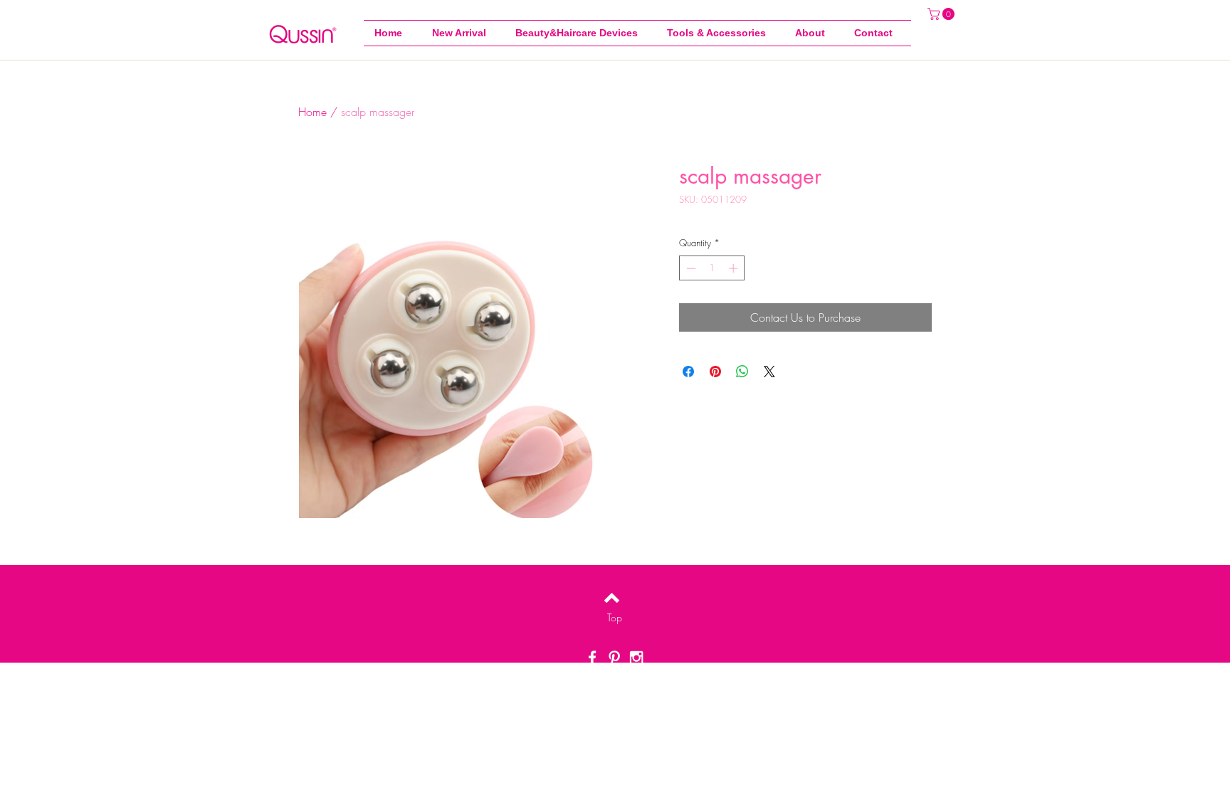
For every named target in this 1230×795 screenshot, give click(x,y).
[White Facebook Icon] (592, 657)
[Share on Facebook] (688, 371)
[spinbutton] (712, 268)
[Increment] (734, 268)
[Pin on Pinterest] (715, 371)
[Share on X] (769, 371)
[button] (720, 33)
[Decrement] (689, 268)
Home (312, 112)
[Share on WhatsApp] (742, 371)
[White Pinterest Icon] (614, 657)
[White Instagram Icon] (636, 657)
